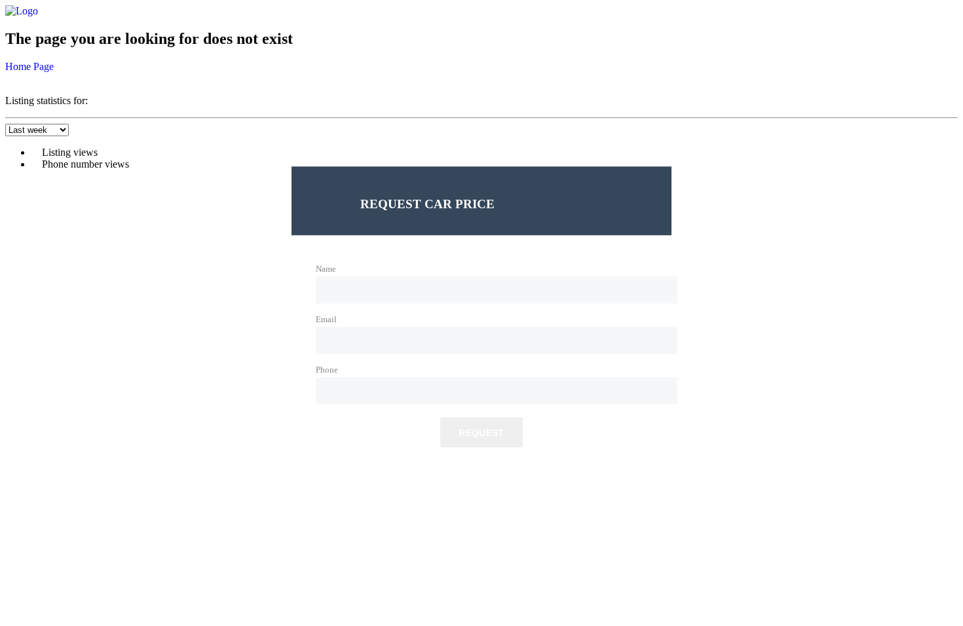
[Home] (21, 10)
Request (481, 433)
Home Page (29, 66)
